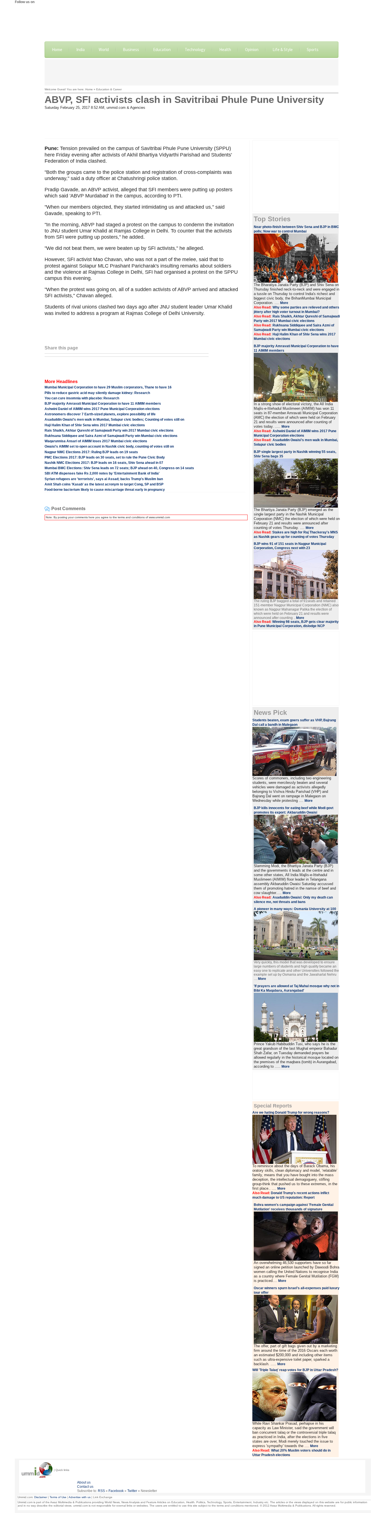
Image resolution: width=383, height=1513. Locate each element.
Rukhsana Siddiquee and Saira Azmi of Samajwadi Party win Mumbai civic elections (111, 436)
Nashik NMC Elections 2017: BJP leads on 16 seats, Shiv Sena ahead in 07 (104, 463)
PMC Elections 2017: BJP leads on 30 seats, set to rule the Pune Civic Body (105, 457)
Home (57, 49)
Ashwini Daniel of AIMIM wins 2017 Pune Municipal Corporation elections (102, 409)
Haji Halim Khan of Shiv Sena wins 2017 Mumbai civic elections (95, 425)
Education (162, 49)
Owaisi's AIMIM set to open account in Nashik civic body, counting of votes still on (109, 446)
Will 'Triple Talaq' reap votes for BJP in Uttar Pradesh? (295, 1370)
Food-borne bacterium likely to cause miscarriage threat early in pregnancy (105, 490)
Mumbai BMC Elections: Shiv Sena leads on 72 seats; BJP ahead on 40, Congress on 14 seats (119, 468)
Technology (195, 49)
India (80, 49)
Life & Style (283, 49)
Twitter (132, 1491)
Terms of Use (58, 1497)
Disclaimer (40, 1497)
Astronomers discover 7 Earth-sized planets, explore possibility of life (100, 414)
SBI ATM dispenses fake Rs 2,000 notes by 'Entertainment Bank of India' (102, 473)
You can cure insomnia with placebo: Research (82, 398)
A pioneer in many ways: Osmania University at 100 (295, 909)
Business (131, 49)
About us (84, 1482)
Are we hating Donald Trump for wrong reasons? (290, 1112)
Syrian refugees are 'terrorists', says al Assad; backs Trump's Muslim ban (104, 479)
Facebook (116, 1491)
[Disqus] (145, 595)
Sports (313, 49)
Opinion (252, 49)
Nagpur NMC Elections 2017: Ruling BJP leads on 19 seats (91, 452)
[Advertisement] (191, 71)
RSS (101, 1491)
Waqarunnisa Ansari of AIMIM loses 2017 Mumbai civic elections (96, 441)
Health (225, 49)
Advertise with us (80, 1497)
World (104, 49)
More (282, 1281)
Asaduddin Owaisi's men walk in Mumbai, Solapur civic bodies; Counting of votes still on (114, 420)
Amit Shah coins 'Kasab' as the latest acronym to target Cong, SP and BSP (104, 484)
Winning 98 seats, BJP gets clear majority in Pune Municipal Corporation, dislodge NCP (296, 624)
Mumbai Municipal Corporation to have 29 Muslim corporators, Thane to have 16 (108, 387)
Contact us (85, 1487)
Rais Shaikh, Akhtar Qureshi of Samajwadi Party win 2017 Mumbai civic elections (109, 430)
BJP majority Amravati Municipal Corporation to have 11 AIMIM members (103, 404)
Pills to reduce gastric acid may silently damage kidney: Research (97, 393)
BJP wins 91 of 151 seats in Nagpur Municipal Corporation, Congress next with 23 (290, 546)
